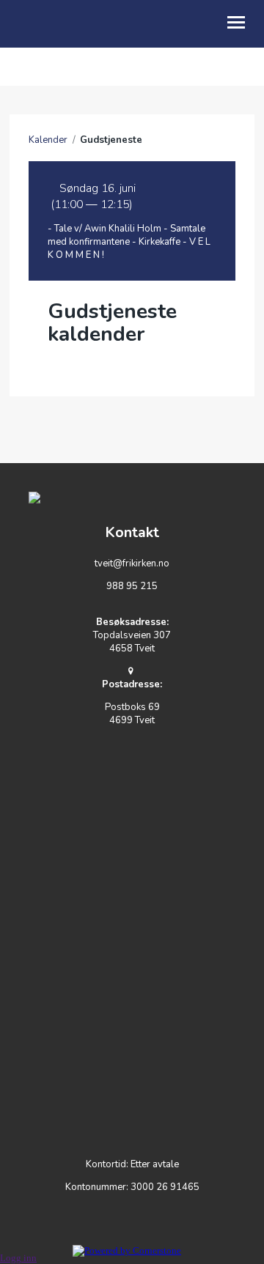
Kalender (48, 140)
